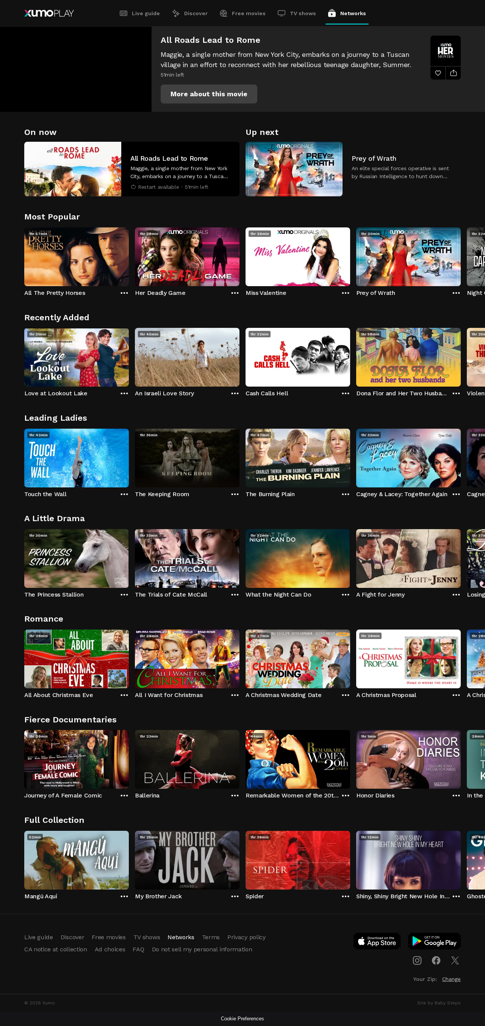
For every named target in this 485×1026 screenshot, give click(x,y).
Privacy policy (246, 937)
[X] (455, 960)
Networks (353, 13)
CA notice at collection (55, 949)
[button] (209, 94)
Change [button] (451, 979)
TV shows (303, 13)
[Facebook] (436, 960)
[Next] (461, 255)
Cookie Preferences (242, 1018)
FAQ (138, 949)
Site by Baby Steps (439, 1003)
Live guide (146, 13)
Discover (196, 13)
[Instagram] (417, 960)
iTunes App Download (377, 942)
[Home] (49, 13)
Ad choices (110, 949)
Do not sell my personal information (202, 949)
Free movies (249, 13)
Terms (211, 937)
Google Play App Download (435, 942)
